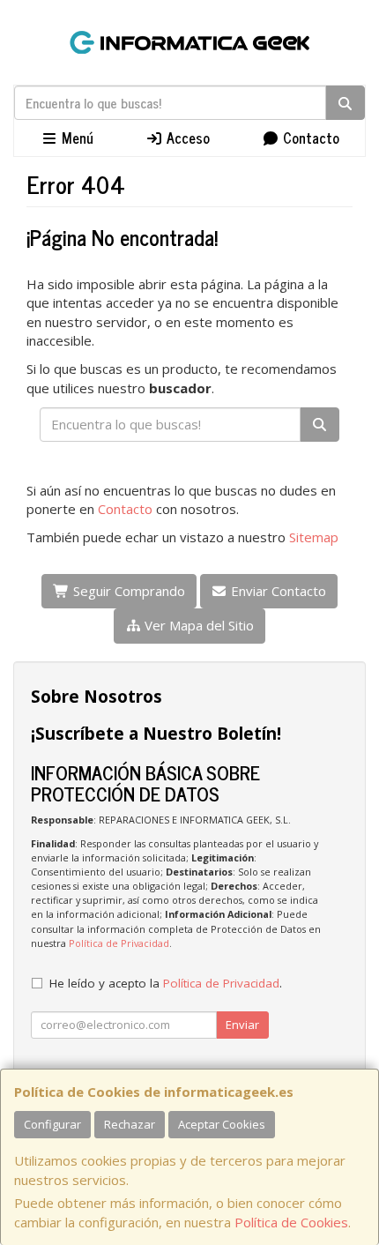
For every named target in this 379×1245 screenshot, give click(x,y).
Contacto (309, 137)
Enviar (242, 1025)
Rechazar (129, 1124)
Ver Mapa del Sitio (197, 625)
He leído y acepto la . (165, 983)
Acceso (186, 137)
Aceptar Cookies (221, 1124)
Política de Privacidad (119, 943)
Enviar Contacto (276, 591)
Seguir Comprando (127, 591)
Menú (75, 137)
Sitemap (313, 537)
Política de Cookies (291, 1222)
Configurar (52, 1124)
